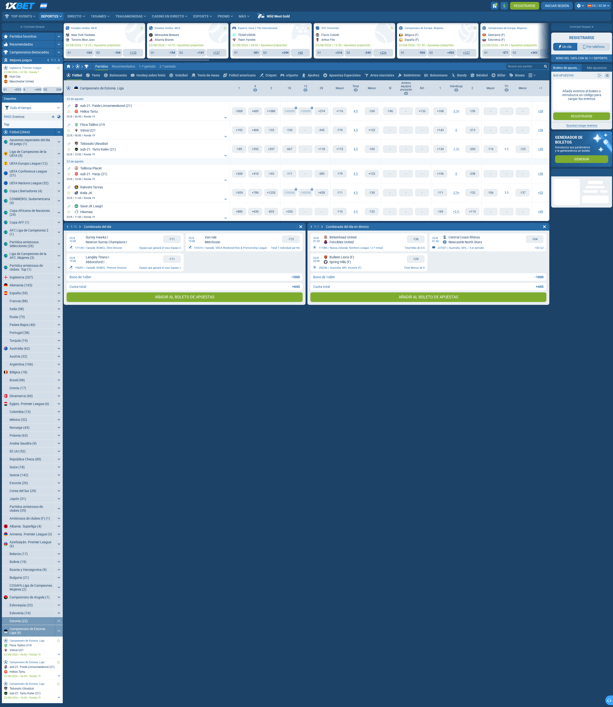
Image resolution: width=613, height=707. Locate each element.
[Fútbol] (77, 66)
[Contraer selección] (53, 117)
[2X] (321, 111)
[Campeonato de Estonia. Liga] (86, 66)
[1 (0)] (440, 130)
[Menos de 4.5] (372, 111)
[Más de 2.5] (490, 149)
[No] (422, 111)
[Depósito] (504, 6)
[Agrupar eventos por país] (59, 117)
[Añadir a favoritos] (58, 67)
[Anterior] (48, 60)
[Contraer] (59, 132)
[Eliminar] (301, 227)
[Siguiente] (59, 60)
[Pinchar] (69, 106)
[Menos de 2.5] (523, 149)
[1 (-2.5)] (440, 111)
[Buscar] (545, 66)
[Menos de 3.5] (523, 193)
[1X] (289, 130)
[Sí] (390, 111)
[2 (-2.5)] (472, 211)
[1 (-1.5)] (440, 149)
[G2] (271, 111)
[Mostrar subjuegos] (59, 654)
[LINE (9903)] (68, 66)
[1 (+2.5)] (440, 211)
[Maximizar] (59, 36)
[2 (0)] (472, 130)
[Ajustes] (580, 6)
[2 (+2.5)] (472, 111)
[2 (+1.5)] (472, 149)
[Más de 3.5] (490, 193)
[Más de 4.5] (340, 111)
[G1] (239, 111)
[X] (255, 111)
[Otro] (532, 75)
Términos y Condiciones (580, 95)
